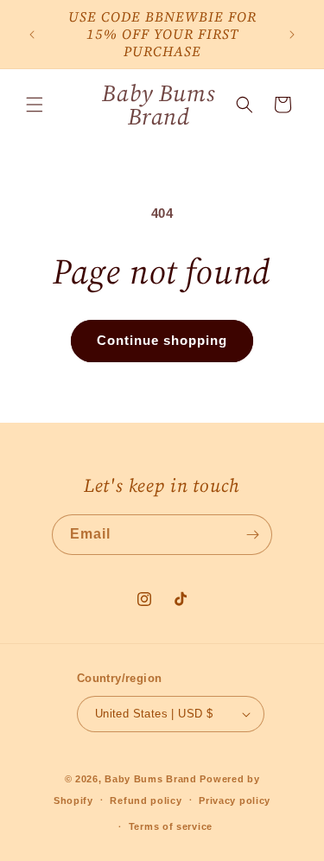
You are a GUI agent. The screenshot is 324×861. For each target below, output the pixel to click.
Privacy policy (234, 800)
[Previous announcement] (32, 35)
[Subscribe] (252, 534)
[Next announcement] (292, 35)
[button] (35, 105)
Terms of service (171, 826)
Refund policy (145, 800)
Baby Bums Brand (151, 779)
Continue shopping (162, 340)
